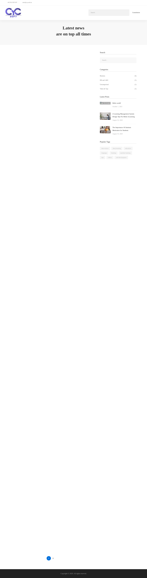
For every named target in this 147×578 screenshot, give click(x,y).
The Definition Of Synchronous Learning (29, 490)
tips (102, 157)
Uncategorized (118, 84)
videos (110, 157)
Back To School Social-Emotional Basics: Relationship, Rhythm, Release (40, 393)
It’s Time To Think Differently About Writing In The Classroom (37, 368)
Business (118, 76)
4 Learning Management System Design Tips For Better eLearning (38, 138)
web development (121, 157)
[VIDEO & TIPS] (105, 114)
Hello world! (18, 61)
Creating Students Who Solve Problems (28, 515)
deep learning (117, 148)
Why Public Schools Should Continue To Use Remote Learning (37, 466)
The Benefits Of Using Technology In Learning (31, 539)
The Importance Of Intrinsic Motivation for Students (33, 215)
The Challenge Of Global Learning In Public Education (34, 417)
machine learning (125, 153)
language (104, 153)
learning (113, 153)
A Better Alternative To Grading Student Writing (32, 292)
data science (105, 148)
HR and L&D (118, 80)
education (128, 148)
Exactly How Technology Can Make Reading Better (33, 441)
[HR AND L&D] (105, 127)
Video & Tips (118, 89)
